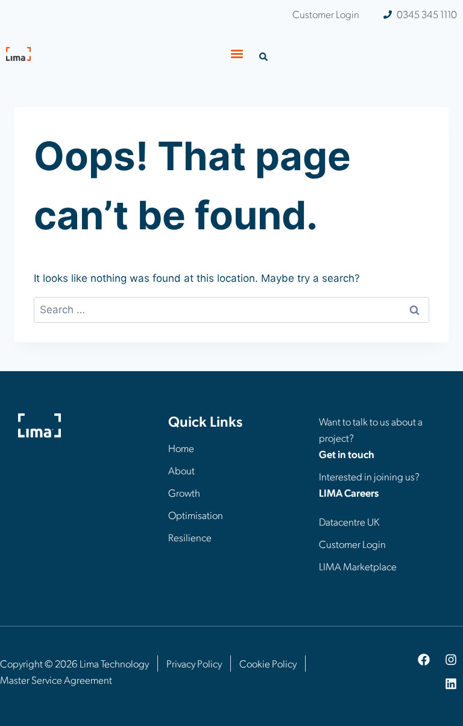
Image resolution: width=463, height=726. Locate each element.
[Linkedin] (451, 684)
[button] (237, 53)
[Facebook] (424, 660)
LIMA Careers (349, 492)
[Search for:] (231, 310)
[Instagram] (451, 660)
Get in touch (346, 453)
